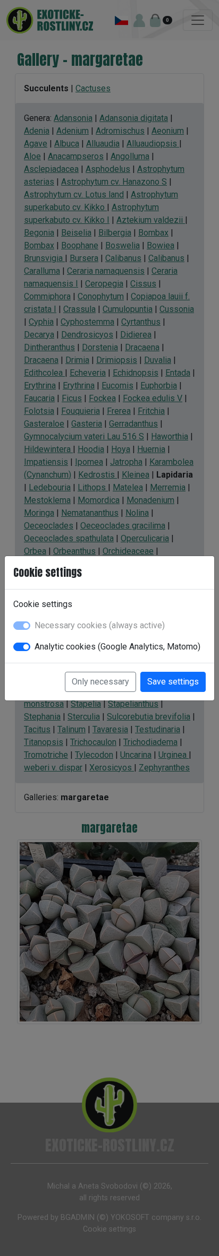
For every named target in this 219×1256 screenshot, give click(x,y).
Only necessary (100, 682)
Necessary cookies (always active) (100, 625)
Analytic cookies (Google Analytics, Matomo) (117, 647)
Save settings (173, 682)
